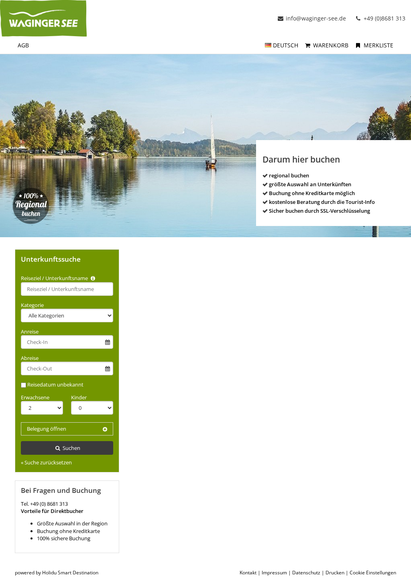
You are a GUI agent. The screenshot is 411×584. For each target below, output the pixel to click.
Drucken (335, 572)
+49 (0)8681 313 (383, 18)
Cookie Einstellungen (373, 572)
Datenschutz (306, 572)
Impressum (274, 572)
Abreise (30, 358)
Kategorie (32, 305)
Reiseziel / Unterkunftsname (55, 278)
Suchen (70, 448)
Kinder (79, 397)
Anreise (30, 331)
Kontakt (248, 572)
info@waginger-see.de (316, 18)
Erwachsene (35, 397)
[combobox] (67, 289)
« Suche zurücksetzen (46, 462)
